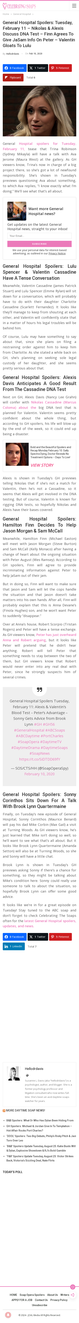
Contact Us (41, 1300)
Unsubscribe (39, 1305)
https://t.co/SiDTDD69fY (39, 759)
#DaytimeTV (51, 741)
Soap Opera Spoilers (32, 1294)
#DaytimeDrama (25, 747)
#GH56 (49, 724)
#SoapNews (39, 753)
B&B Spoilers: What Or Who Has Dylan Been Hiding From (40, 1120)
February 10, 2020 (39, 773)
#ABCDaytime (28, 735)
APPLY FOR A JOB (22, 1300)
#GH (38, 724)
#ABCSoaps (55, 730)
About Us (52, 1294)
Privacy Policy (58, 1300)
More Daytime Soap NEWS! (25, 1110)
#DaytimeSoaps (54, 747)
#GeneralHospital (29, 730)
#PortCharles (52, 735)
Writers (64, 1294)
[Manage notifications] (8, 1315)
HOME (13, 1294)
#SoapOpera (28, 741)
